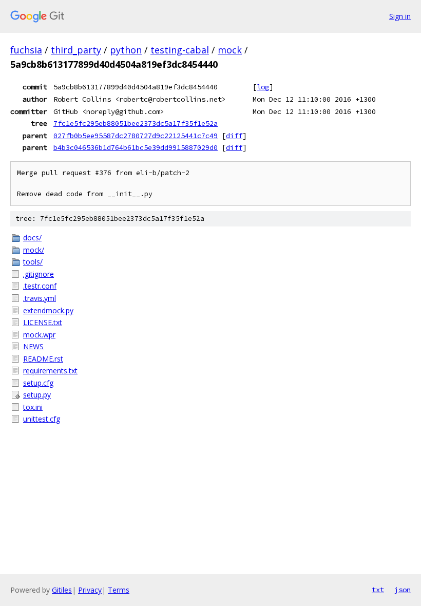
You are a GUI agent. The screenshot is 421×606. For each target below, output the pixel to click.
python (126, 50)
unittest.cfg (41, 419)
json (402, 589)
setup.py (37, 395)
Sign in (400, 16)
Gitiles (62, 590)
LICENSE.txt (42, 322)
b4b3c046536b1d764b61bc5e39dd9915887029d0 (135, 147)
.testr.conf (39, 286)
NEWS (33, 346)
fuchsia (26, 50)
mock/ (33, 250)
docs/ (32, 237)
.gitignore (38, 274)
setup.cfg (38, 383)
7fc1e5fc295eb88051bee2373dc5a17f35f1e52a (135, 123)
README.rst (43, 359)
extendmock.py (48, 310)
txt (378, 589)
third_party (76, 50)
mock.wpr (39, 334)
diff (234, 135)
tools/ (33, 262)
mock (230, 50)
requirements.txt (50, 370)
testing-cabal (179, 50)
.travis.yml (39, 298)
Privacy (90, 590)
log (263, 86)
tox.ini (33, 407)
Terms (118, 590)
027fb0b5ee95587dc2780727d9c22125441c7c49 (135, 135)
